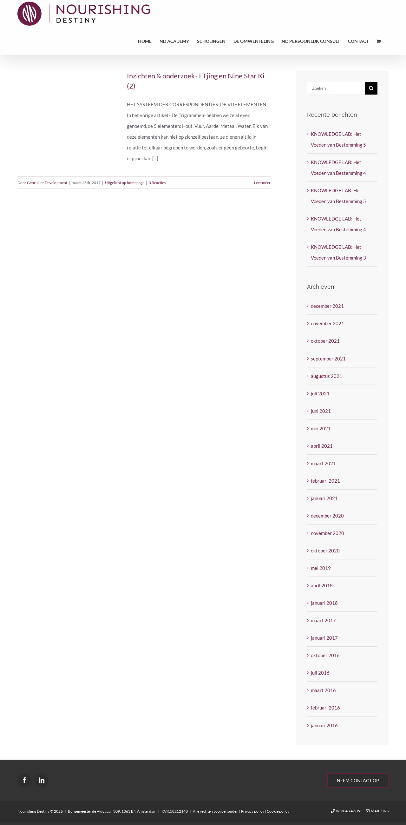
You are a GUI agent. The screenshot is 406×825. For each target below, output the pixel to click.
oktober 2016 (325, 655)
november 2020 (327, 533)
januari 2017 (324, 638)
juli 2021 (320, 393)
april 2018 (322, 585)
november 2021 (327, 323)
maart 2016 (323, 690)
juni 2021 (321, 411)
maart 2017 (323, 620)
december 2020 (327, 515)
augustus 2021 (326, 376)
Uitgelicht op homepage (124, 182)
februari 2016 (325, 707)
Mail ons (379, 810)
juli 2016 (320, 673)
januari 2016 (324, 725)
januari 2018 (324, 603)
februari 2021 (325, 481)
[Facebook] (24, 780)
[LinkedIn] (42, 780)
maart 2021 (323, 463)
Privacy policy (252, 811)
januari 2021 (324, 498)
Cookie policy (278, 811)
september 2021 (328, 358)
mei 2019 (321, 568)
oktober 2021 (325, 341)
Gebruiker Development (47, 182)
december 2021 (327, 306)
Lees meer (262, 182)
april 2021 (322, 446)
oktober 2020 (325, 550)
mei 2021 (321, 428)
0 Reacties (157, 182)
